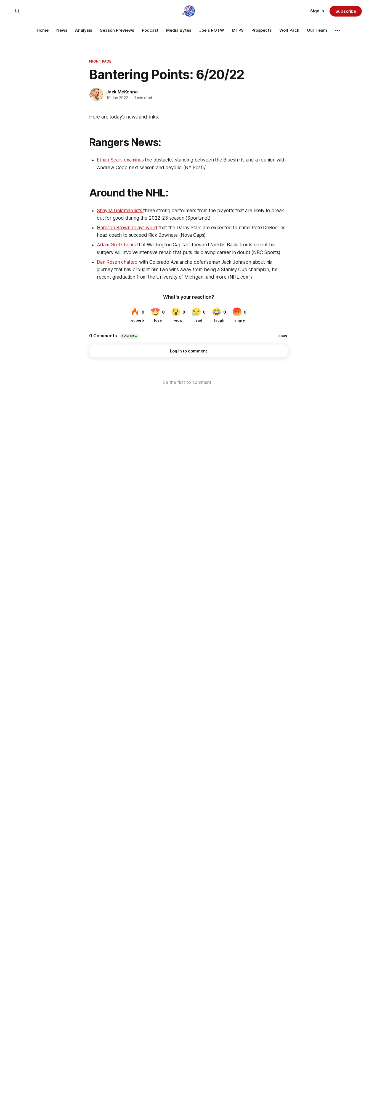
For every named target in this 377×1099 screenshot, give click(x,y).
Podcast (150, 30)
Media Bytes (178, 30)
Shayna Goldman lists (120, 210)
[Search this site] (17, 11)
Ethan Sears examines (120, 160)
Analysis (83, 30)
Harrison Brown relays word (127, 227)
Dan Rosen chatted (117, 262)
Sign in (317, 11)
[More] (337, 30)
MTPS (238, 30)
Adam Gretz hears (117, 244)
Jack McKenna (122, 92)
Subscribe (345, 11)
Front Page (100, 61)
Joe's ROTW (211, 30)
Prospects (261, 30)
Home (43, 30)
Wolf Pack (289, 30)
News (61, 30)
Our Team (317, 30)
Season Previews (117, 30)
